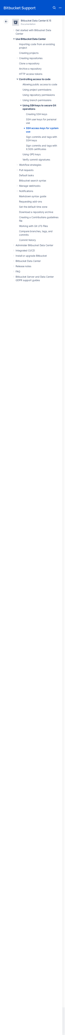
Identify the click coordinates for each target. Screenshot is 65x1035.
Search (54, 7)
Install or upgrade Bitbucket (31, 255)
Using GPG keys (32, 154)
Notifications (26, 191)
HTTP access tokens (30, 73)
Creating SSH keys (36, 114)
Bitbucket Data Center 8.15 (36, 20)
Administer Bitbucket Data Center (34, 245)
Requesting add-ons (30, 201)
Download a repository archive (36, 211)
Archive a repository (30, 68)
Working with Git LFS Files (33, 225)
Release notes (23, 266)
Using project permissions (37, 89)
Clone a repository (29, 63)
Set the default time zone (33, 206)
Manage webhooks (29, 185)
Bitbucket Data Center (28, 260)
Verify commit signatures (36, 159)
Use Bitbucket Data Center (31, 38)
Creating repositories (30, 58)
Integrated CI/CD (25, 250)
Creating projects (28, 52)
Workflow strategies (30, 164)
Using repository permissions (39, 94)
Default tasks (26, 175)
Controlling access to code (34, 79)
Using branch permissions (37, 100)
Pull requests (26, 170)
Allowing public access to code (40, 84)
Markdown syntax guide (32, 196)
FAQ (18, 271)
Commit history (27, 239)
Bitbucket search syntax (32, 180)
